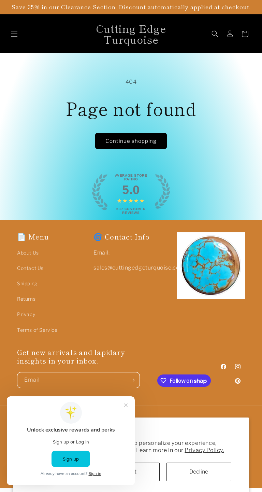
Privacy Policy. (204, 450)
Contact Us (30, 268)
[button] (14, 33)
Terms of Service (37, 330)
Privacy (26, 314)
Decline (198, 471)
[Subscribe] (132, 380)
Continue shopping (131, 141)
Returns (26, 299)
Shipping (27, 283)
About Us (28, 253)
